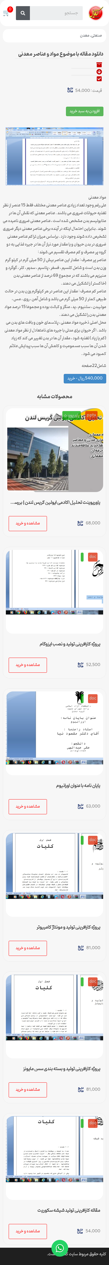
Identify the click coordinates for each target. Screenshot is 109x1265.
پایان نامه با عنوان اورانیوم (78, 785)
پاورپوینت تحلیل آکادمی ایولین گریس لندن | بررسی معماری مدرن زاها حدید (55, 504)
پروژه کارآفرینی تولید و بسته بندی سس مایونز (61, 1069)
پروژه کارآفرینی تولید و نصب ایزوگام (70, 644)
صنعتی (96, 36)
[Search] (23, 13)
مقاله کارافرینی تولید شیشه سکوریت (68, 1210)
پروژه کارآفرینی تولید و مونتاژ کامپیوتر (68, 927)
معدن (84, 36)
